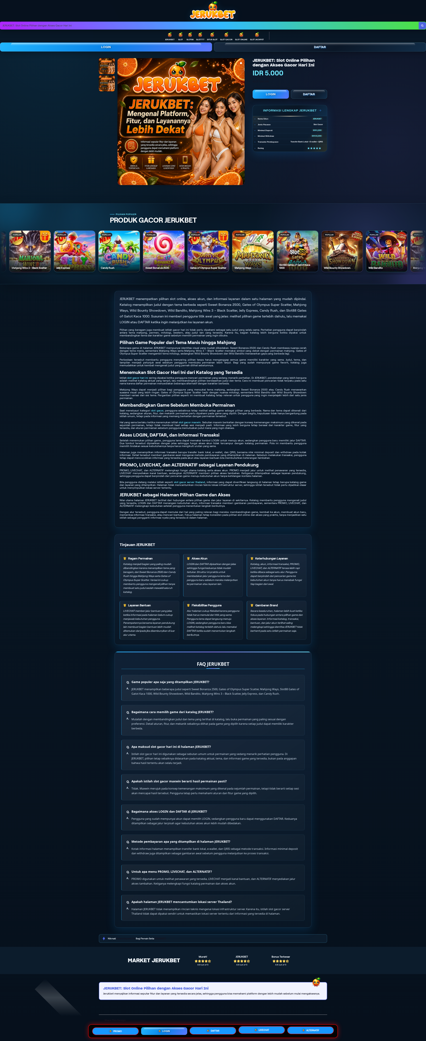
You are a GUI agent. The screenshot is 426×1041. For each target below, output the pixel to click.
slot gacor (157, 410)
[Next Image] (242, 122)
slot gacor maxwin (190, 422)
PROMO (117, 1030)
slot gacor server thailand (189, 482)
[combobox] (209, 25)
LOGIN (106, 47)
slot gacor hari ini (137, 377)
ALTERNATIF (312, 1030)
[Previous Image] (120, 122)
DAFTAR (320, 47)
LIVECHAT (264, 1030)
